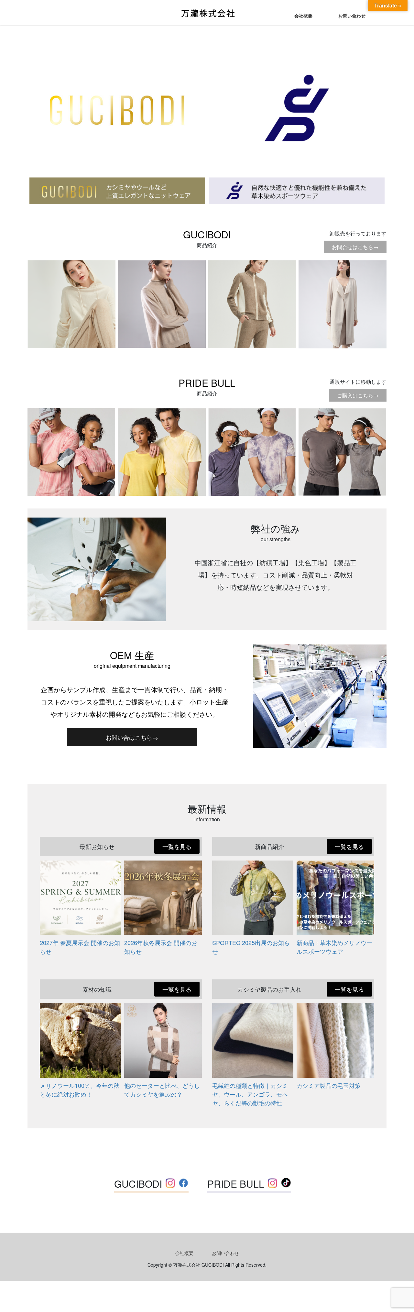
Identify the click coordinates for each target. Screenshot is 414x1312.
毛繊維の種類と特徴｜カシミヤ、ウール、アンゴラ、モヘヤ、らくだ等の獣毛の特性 (250, 1094)
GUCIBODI (207, 234)
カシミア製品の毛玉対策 (329, 1085)
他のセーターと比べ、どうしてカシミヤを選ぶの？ (162, 1089)
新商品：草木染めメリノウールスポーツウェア (334, 946)
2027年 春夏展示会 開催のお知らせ (80, 946)
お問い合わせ (225, 1253)
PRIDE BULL (207, 383)
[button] (132, 737)
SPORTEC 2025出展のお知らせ (251, 946)
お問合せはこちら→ (355, 247)
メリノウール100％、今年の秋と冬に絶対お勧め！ (79, 1089)
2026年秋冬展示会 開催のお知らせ (160, 946)
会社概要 (184, 1253)
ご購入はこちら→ (357, 395)
